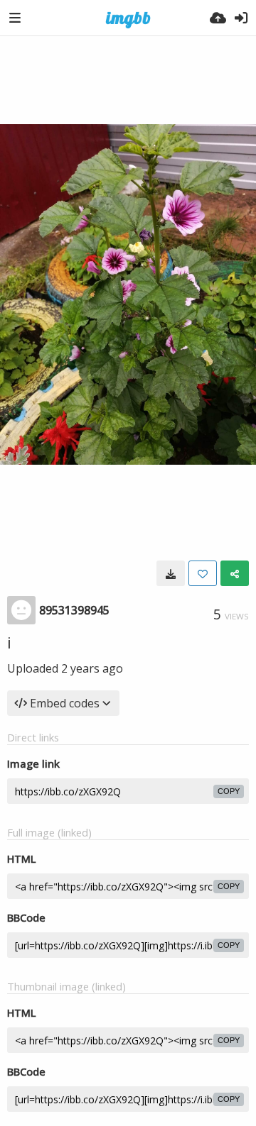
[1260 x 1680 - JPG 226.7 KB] (170, 573)
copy (229, 791)
